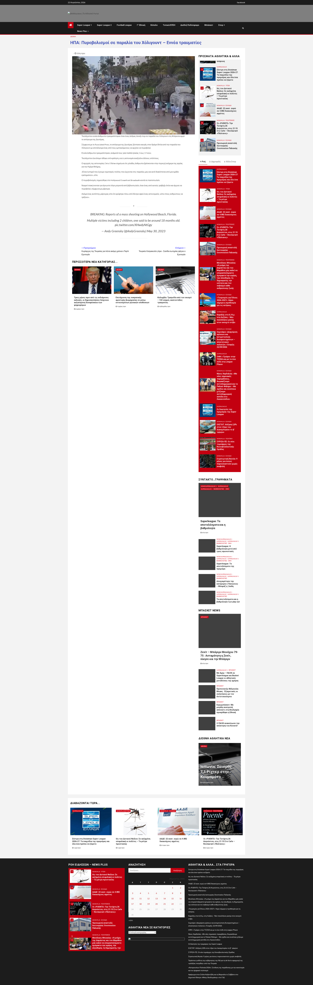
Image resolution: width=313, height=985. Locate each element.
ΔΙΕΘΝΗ (73, 36)
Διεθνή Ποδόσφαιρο (189, 25)
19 (148, 904)
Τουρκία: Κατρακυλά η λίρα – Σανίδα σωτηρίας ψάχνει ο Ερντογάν (162, 251)
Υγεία (228, 67)
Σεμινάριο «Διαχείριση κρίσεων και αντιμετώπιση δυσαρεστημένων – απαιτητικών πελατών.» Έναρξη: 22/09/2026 (227, 339)
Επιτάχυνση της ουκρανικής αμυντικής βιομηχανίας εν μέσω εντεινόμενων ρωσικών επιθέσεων (132, 300)
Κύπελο (154, 25)
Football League (124, 25)
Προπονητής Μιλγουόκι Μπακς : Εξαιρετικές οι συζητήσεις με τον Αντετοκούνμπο (227, 693)
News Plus (82, 31)
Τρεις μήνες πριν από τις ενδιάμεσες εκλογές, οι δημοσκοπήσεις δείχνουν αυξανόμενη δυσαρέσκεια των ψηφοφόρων (91, 301)
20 (156, 904)
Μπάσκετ (208, 25)
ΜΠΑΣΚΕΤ (204, 617)
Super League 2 (104, 25)
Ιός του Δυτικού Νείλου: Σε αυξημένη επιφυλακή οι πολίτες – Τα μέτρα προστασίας (227, 75)
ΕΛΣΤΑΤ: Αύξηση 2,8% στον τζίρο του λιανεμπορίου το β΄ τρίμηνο (213, 948)
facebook (241, 2)
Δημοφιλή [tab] (215, 161)
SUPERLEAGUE (222, 169)
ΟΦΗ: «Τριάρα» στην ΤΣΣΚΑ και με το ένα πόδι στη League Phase (213, 930)
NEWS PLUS (221, 67)
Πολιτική (229, 439)
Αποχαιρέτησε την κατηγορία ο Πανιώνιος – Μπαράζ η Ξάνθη (227, 584)
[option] (220, 75)
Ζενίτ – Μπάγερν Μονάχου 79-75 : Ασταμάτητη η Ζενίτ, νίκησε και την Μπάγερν (219, 656)
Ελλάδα (228, 87)
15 (172, 898)
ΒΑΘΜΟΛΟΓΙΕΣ (219, 489)
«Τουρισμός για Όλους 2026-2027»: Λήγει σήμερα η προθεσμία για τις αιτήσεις (105, 949)
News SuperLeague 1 (209, 486)
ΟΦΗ (227, 489)
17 (132, 904)
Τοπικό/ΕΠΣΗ (169, 25)
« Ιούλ (131, 920)
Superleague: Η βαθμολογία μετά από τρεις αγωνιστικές (227, 549)
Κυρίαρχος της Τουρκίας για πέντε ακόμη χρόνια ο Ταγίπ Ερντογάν (105, 251)
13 (156, 898)
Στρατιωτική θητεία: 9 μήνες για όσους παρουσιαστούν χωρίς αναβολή (227, 463)
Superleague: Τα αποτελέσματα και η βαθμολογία (212, 525)
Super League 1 (84, 25)
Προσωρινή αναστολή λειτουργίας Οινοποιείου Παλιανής (227, 127)
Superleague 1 (206, 489)
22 (172, 904)
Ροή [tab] (204, 161)
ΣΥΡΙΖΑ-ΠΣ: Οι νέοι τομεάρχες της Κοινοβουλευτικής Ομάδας (225, 445)
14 (164, 898)
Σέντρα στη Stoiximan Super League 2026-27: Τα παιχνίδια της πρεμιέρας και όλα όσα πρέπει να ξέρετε (227, 177)
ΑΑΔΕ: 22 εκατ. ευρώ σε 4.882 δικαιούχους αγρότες (226, 92)
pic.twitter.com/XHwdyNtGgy (133, 225)
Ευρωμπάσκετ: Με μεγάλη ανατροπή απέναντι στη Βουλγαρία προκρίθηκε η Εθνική (228, 709)
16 (180, 898)
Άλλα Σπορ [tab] (231, 161)
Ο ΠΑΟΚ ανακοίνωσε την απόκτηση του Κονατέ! (228, 724)
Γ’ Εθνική (141, 25)
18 (140, 904)
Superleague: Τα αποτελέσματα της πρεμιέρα (225, 566)
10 (132, 898)
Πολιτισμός (230, 102)
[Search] (243, 28)
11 (140, 898)
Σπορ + (221, 25)
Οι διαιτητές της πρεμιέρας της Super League (226, 412)
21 (164, 904)
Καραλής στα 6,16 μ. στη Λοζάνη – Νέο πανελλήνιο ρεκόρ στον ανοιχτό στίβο (226, 318)
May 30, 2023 (156, 231)
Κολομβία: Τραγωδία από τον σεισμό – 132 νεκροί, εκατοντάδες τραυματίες (174, 300)
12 (148, 898)
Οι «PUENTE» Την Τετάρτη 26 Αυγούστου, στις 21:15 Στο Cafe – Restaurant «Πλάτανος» (227, 109)
